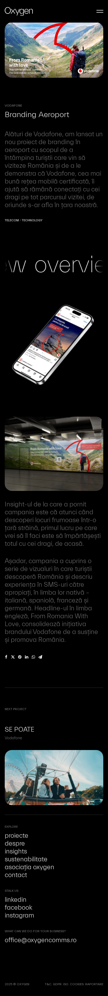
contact (16, 875)
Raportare (94, 984)
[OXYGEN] (19, 11)
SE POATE (19, 729)
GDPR (57, 984)
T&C (48, 984)
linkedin (15, 899)
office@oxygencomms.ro (41, 940)
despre (15, 843)
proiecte (16, 835)
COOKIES (77, 984)
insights (16, 851)
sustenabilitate (26, 859)
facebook (18, 907)
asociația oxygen (29, 867)
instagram (19, 915)
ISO (65, 984)
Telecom (12, 220)
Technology (32, 220)
